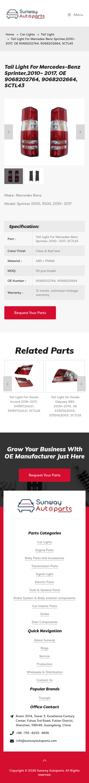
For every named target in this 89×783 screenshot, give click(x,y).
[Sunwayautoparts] (25, 13)
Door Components (44, 622)
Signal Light (44, 574)
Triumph (44, 698)
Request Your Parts (30, 312)
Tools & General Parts (44, 590)
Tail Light (46, 34)
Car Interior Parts (44, 606)
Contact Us (44, 680)
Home (10, 34)
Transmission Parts (44, 566)
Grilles (44, 614)
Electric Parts (44, 582)
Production (44, 664)
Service (44, 656)
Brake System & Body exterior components (44, 598)
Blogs (44, 648)
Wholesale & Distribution (44, 672)
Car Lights (26, 34)
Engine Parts (44, 550)
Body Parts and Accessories (44, 558)
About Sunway (44, 640)
